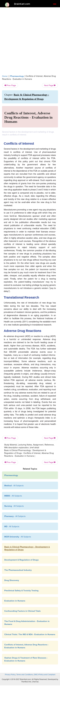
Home (4, 76)
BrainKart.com (22, 4)
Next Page (49, 85)
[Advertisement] (30, 40)
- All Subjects (17, 537)
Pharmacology (17, 76)
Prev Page (11, 85)
